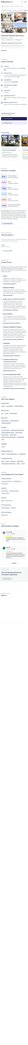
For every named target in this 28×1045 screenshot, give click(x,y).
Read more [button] (8, 557)
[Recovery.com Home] (7, 2)
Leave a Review (7, 578)
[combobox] (14, 6)
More (18, 76)
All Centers (3, 10)
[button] (25, 2)
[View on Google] (4, 532)
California (15, 10)
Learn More (15, 81)
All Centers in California (13, 177)
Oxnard (20, 10)
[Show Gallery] (24, 30)
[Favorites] (22, 2)
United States (9, 10)
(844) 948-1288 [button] (8, 223)
